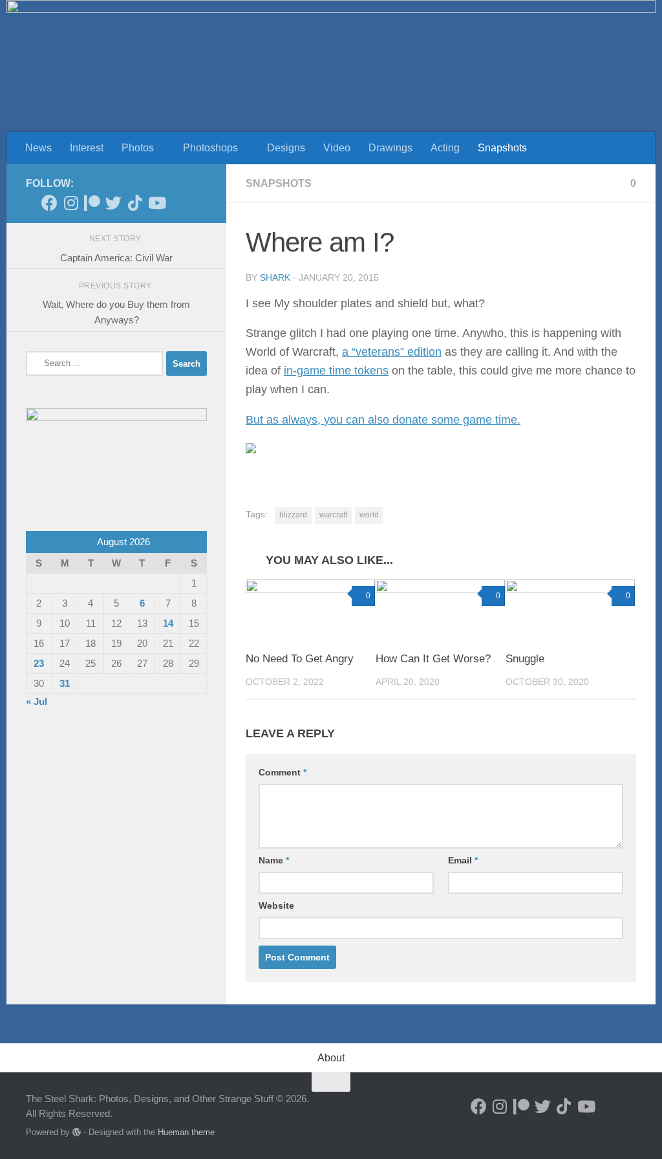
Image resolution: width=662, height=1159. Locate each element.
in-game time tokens (336, 370)
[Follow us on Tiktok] (135, 203)
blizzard (293, 514)
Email (463, 860)
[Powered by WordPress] (76, 1132)
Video (336, 147)
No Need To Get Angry (300, 659)
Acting (445, 147)
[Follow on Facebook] (49, 203)
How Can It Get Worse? (433, 659)
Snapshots (502, 147)
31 (64, 683)
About (331, 1057)
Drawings (390, 147)
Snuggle (525, 659)
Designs (286, 147)
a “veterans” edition (392, 351)
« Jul (36, 701)
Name (274, 860)
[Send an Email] (199, 203)
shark (275, 277)
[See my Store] (177, 203)
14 (168, 623)
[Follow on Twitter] (113, 203)
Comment (282, 772)
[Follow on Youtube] (156, 203)
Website (276, 905)
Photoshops (210, 147)
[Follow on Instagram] (71, 203)
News (38, 147)
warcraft (333, 514)
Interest (86, 147)
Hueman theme (186, 1132)
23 (39, 663)
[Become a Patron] (92, 203)
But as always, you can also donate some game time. (383, 419)
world (369, 514)
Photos (138, 147)
